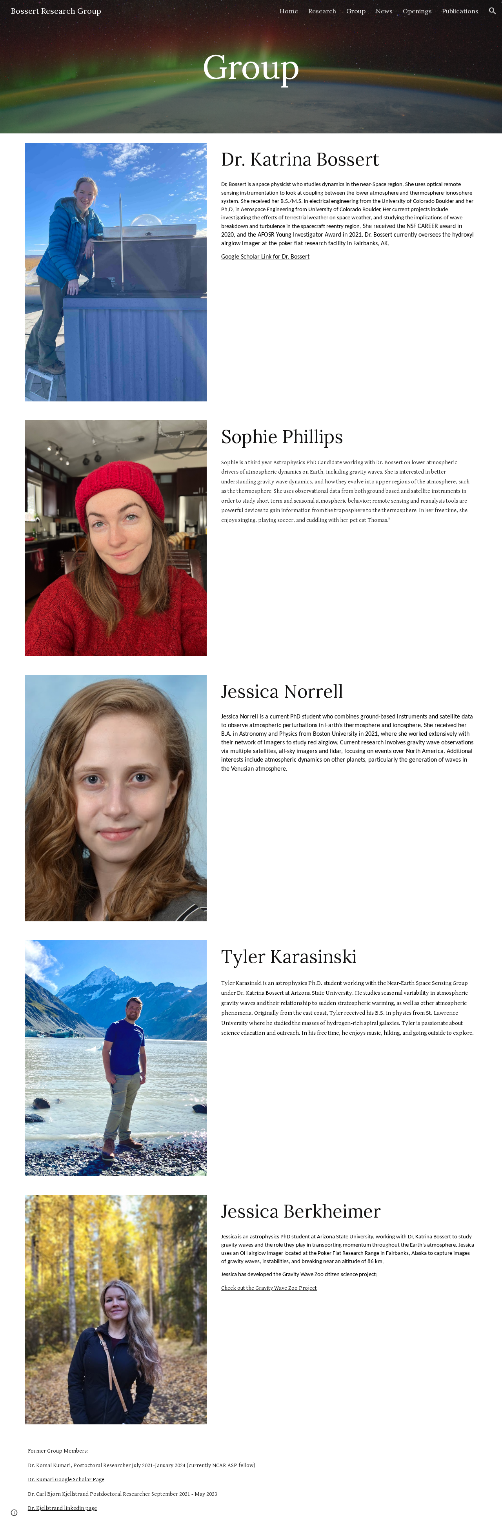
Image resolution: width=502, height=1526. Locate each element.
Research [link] (322, 11)
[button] (492, 11)
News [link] (384, 11)
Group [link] (356, 11)
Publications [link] (460, 11)
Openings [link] (417, 11)
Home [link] (289, 11)
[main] (251, 66)
